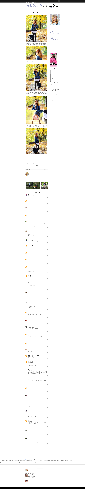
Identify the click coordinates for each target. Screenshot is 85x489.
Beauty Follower (31, 361)
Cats (55, 37)
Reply (47, 227)
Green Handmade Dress (43, 187)
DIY (57, 37)
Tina (28, 369)
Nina (28, 239)
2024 (51, 70)
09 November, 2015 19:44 (30, 370)
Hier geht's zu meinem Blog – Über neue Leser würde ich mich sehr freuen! (37, 330)
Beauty (53, 37)
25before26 (51, 37)
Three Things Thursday (55, 39)
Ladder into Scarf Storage (31, 474)
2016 (50, 78)
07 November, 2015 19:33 (30, 231)
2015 (50, 79)
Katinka (57, 38)
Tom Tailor (44, 126)
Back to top (57, 488)
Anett (29, 312)
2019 (50, 75)
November (52, 81)
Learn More (55, 1)
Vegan (50, 40)
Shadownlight (30, 245)
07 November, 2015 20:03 (31, 246)
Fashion (37, 165)
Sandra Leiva (30, 410)
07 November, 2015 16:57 (30, 195)
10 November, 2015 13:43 (30, 421)
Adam (29, 194)
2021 (50, 73)
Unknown (29, 252)
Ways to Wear (53, 40)
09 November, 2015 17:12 (30, 362)
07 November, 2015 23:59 (30, 276)
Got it (58, 1)
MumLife (51, 39)
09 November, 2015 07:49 (31, 327)
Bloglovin (29, 308)
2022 (50, 72)
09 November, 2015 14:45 (30, 356)
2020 (51, 74)
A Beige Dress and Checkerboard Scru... (37, 187)
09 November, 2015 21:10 (30, 379)
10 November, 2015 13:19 (30, 411)
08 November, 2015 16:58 (30, 313)
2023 (50, 71)
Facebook (29, 307)
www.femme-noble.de (31, 406)
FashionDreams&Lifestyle (31, 235)
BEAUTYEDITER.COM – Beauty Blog (33, 301)
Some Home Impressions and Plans (55, 82)
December (52, 80)
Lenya (29, 230)
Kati (30, 172)
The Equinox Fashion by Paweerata (33, 355)
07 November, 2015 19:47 (30, 240)
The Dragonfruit (30, 334)
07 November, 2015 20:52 (30, 253)
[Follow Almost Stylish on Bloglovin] (40, 469)
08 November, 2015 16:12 (30, 302)
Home (55, 38)
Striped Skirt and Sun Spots (28, 187)
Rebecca (29, 378)
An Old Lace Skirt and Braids (54, 94)
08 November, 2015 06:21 (30, 282)
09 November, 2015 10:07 (31, 335)
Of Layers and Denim (53, 99)
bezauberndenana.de (33, 297)
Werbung (57, 40)
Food (53, 38)
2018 (50, 76)
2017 (50, 77)
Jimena (29, 326)
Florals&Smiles (30, 262)
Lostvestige (30, 200)
